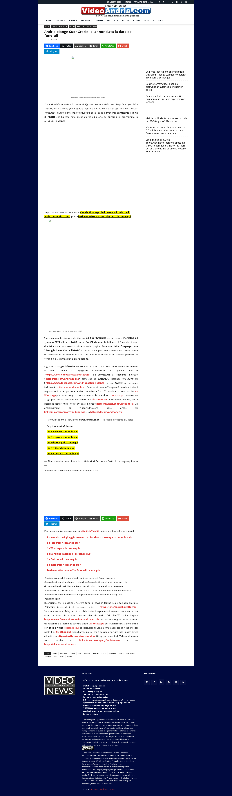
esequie (87, 653)
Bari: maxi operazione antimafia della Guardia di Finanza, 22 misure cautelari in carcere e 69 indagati (166, 74)
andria (54, 653)
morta (121, 653)
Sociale (148, 20)
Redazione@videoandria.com (103, 789)
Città (47, 26)
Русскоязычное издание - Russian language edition (106, 702)
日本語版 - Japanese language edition (99, 708)
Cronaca (60, 20)
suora (62, 657)
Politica (73, 20)
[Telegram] (177, 2)
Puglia (72, 26)
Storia (136, 20)
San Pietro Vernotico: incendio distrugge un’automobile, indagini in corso (164, 86)
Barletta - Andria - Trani (87, 26)
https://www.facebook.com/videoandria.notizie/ (72, 619)
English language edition (94, 686)
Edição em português (92, 691)
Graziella (112, 653)
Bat (108, 20)
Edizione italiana (90, 714)
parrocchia (130, 653)
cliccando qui (117, 395)
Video (160, 20)
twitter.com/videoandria (69, 387)
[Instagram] (172, 2)
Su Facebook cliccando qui (63, 431)
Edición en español (91, 688)
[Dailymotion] (164, 2)
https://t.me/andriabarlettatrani (118, 607)
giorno (104, 653)
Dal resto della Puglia (158, 66)
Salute (125, 20)
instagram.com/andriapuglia (62, 378)
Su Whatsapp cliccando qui (63, 442)
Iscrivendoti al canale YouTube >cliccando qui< (73, 570)
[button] (159, 2)
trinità (69, 657)
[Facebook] (168, 2)
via (97, 623)
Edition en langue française (95, 697)
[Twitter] (181, 2)
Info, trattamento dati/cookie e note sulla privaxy (105, 680)
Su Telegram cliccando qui (63, 437)
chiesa (72, 653)
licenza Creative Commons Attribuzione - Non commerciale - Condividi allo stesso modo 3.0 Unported (107, 755)
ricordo (48, 657)
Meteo (128, 2)
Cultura (85, 20)
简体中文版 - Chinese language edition (99, 705)
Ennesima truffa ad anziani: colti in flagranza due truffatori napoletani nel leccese (166, 99)
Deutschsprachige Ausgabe (95, 694)
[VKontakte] (186, 2)
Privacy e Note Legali (143, 2)
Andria (54, 26)
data (79, 653)
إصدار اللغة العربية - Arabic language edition (101, 711)
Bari (116, 20)
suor (55, 657)
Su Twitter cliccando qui (61, 448)
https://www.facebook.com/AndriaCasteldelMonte (75, 382)
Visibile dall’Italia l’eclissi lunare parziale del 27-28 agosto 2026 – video (166, 120)
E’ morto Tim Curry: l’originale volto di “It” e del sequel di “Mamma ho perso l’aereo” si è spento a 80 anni (165, 130)
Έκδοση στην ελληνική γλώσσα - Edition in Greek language (110, 700)
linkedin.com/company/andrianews (64, 412)
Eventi (99, 20)
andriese (63, 653)
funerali (96, 653)
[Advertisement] (91, 145)
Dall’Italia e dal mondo (159, 112)
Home (49, 20)
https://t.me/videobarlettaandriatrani (67, 374)
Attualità (63, 26)
